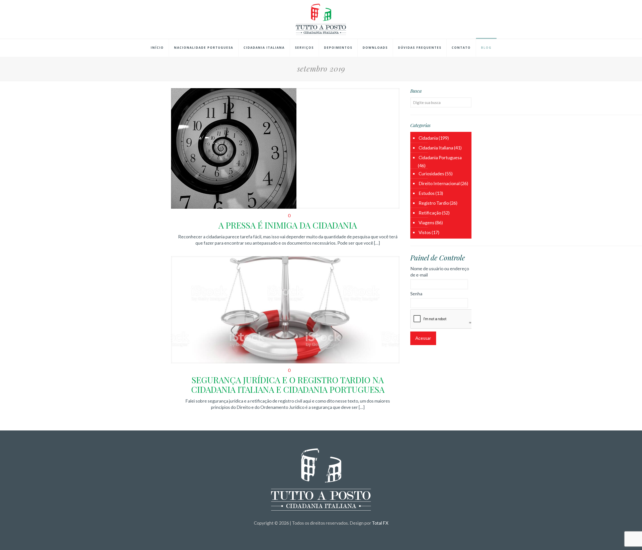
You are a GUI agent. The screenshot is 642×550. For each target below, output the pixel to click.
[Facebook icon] (316, 532)
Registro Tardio (434, 203)
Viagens (426, 222)
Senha (416, 293)
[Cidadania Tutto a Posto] (321, 19)
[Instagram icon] (326, 532)
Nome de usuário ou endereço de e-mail (439, 272)
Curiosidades (431, 173)
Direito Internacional (439, 183)
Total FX (380, 523)
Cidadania (428, 138)
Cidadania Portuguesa (440, 157)
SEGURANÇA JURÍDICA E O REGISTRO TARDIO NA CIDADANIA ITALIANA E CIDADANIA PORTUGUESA (287, 384)
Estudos (427, 193)
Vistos (425, 232)
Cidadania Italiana (436, 147)
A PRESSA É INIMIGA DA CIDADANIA (287, 225)
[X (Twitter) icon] (321, 532)
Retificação (430, 212)
